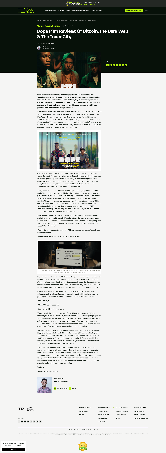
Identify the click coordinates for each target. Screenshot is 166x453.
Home (39, 20)
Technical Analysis (103, 414)
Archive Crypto (48, 20)
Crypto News (83, 411)
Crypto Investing (103, 418)
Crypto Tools (101, 421)
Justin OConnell (50, 48)
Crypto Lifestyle (121, 414)
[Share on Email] (123, 65)
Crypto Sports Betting (141, 418)
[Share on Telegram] (120, 65)
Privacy (83, 429)
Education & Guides (122, 411)
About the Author (59, 378)
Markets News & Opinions (48, 26)
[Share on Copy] (126, 65)
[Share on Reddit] (114, 65)
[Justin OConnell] (44, 385)
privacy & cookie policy (15, 445)
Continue (13, 449)
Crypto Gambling (139, 414)
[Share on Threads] (111, 65)
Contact (76, 429)
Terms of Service (93, 429)
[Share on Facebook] (117, 65)
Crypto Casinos (139, 411)
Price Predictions (103, 411)
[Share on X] (107, 65)
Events (118, 418)
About (70, 429)
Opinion (81, 414)
